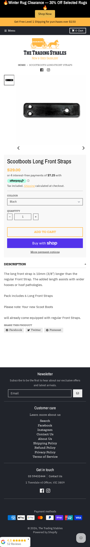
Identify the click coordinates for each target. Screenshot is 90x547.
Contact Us (55, 476)
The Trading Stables (51, 528)
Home (22, 65)
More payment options (45, 252)
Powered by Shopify (45, 532)
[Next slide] (83, 148)
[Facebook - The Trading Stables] (41, 70)
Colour (12, 195)
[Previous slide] (18, 148)
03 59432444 (36, 476)
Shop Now (45, 14)
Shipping (29, 186)
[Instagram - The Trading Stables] (48, 70)
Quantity (13, 211)
